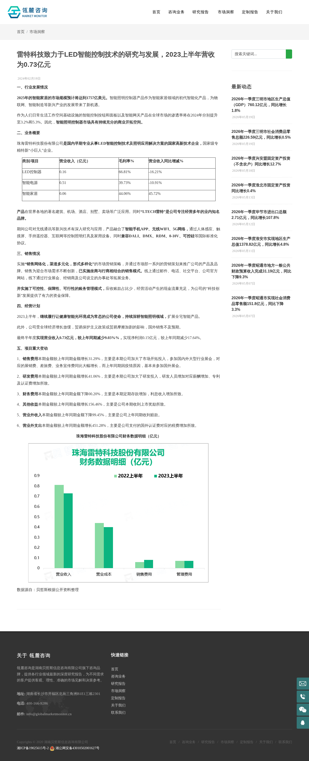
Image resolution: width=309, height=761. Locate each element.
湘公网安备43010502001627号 (77, 748)
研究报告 (118, 684)
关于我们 (118, 705)
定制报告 (118, 698)
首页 (156, 12)
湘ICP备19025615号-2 (33, 748)
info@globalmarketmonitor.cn (49, 714)
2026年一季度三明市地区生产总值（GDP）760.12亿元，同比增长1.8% (261, 105)
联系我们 (118, 712)
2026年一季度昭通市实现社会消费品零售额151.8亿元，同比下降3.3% (261, 304)
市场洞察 (37, 32)
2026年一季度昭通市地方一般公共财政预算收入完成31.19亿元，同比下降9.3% (261, 271)
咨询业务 (118, 676)
